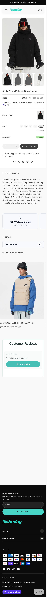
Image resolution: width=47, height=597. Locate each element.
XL (36, 125)
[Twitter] (19, 160)
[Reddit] (27, 160)
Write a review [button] (23, 363)
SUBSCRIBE (24, 512)
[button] (6, 9)
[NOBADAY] (16, 10)
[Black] (40, 114)
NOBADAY (11, 578)
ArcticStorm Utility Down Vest (16, 321)
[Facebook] (14, 160)
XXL (41, 125)
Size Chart (40, 129)
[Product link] (22, 289)
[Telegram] (23, 160)
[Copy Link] (32, 160)
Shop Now (31, 2)
